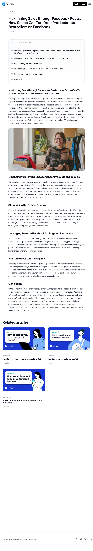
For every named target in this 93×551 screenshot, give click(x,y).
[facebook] (76, 539)
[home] (8, 4)
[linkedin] (80, 539)
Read (6, 363)
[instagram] (85, 539)
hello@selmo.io (45, 496)
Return (14, 12)
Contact (9, 451)
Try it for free (79, 4)
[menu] (89, 4)
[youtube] (89, 539)
